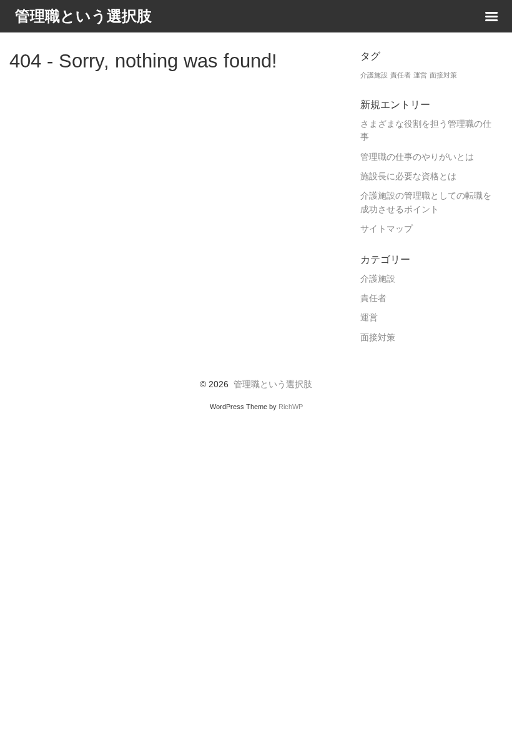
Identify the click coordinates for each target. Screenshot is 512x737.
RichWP (290, 406)
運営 (420, 75)
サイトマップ (386, 229)
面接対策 (443, 75)
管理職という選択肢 (273, 384)
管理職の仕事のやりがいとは (417, 157)
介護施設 (374, 75)
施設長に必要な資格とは (408, 176)
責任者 (400, 75)
